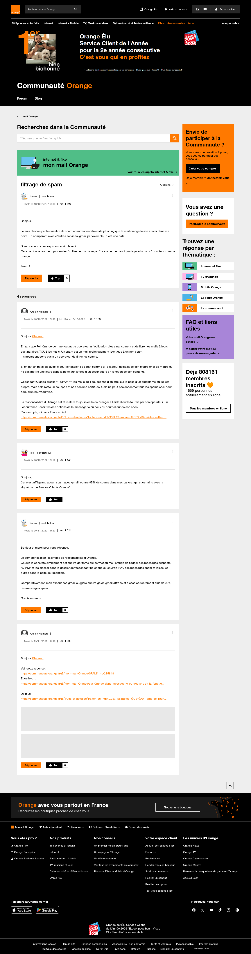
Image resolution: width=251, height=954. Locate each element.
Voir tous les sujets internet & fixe (151, 172)
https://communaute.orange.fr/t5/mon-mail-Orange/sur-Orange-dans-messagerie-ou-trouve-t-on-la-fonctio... (92, 683)
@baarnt (37, 336)
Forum (22, 98)
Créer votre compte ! (203, 168)
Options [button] (165, 184)
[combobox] (93, 138)
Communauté (54, 85)
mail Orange (30, 116)
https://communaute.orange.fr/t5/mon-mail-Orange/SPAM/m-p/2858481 (68, 673)
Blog (38, 98)
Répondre (31, 278)
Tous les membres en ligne (208, 408)
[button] (172, 195)
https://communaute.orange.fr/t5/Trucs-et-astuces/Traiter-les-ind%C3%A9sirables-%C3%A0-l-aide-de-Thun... (93, 417)
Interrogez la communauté (207, 224)
